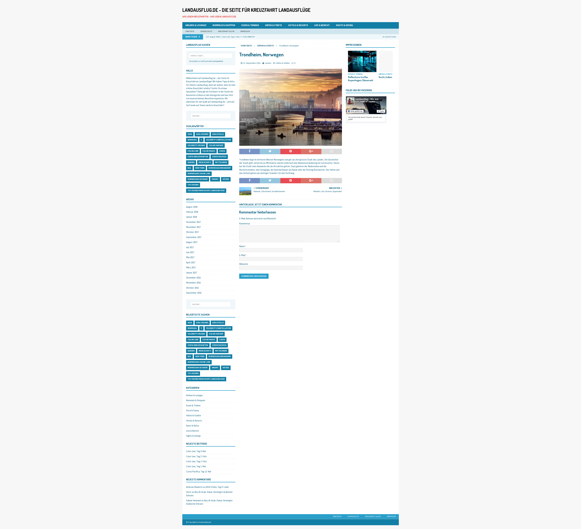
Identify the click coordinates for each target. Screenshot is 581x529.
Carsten (268, 63)
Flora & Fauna (192, 410)
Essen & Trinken (250, 25)
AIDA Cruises (202, 134)
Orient (215, 179)
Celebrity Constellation (218, 140)
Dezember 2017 (193, 222)
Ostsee (226, 179)
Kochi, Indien (385, 77)
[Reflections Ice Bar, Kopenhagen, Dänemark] (362, 61)
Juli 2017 (190, 247)
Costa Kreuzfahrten (198, 157)
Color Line (193, 151)
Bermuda (192, 140)
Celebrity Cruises (196, 145)
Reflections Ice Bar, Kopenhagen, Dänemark (360, 79)
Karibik (191, 162)
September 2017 (193, 237)
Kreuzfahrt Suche (226, 31)
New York (199, 168)
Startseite (189, 31)
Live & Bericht (322, 25)
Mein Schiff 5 (205, 162)
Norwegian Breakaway (219, 168)
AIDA (190, 134)
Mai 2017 (190, 257)
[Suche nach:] (211, 55)
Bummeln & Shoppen (224, 25)
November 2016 (193, 282)
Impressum (245, 31)
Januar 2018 (191, 217)
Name (242, 246)
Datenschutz (206, 31)
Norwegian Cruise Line (199, 174)
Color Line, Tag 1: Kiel (196, 466)
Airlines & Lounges (195, 25)
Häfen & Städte (273, 25)
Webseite (243, 264)
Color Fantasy (216, 145)
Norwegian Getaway (198, 179)
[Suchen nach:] (211, 115)
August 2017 (191, 242)
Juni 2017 (190, 252)
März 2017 (191, 267)
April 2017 (190, 262)
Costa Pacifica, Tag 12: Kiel (198, 471)
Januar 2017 (191, 272)
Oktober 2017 (192, 232)
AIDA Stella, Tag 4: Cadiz (217, 487)
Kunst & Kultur (192, 425)
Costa (222, 151)
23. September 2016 (252, 63)
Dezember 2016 (193, 277)
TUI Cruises (193, 185)
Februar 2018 (192, 212)
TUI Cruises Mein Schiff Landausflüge (206, 191)
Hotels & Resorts (298, 25)
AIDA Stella (218, 134)
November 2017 (193, 227)
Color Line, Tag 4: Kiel (196, 451)
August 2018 (191, 207)
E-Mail (242, 255)
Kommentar (244, 223)
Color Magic (208, 151)
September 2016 (193, 293)
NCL (189, 168)
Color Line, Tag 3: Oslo (196, 456)
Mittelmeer (221, 162)
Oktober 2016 (192, 288)
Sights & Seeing (344, 25)
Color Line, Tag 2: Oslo (196, 461)
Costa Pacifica (219, 157)
